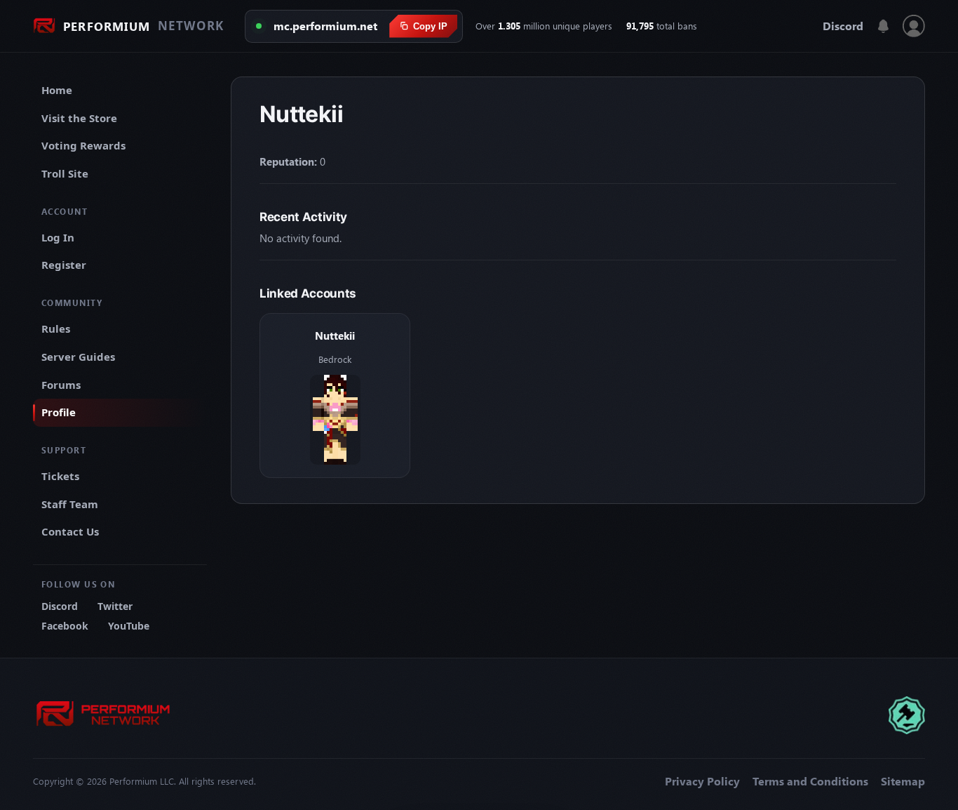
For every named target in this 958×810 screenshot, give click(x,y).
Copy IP (430, 26)
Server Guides (78, 357)
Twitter (115, 606)
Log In (57, 237)
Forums (61, 385)
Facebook (64, 625)
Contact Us (70, 531)
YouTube (128, 625)
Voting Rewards (83, 145)
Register (63, 265)
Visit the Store (79, 118)
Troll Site (64, 173)
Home (56, 90)
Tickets (60, 476)
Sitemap (903, 781)
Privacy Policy (702, 781)
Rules (55, 328)
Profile (58, 412)
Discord (843, 26)
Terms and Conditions (810, 781)
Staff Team (69, 504)
